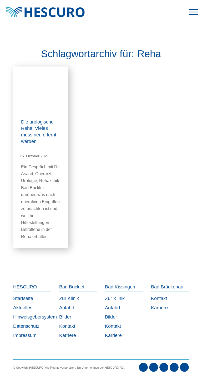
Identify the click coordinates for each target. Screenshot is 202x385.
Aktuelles (22, 307)
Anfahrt (66, 307)
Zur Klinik (69, 298)
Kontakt (67, 326)
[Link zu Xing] (174, 367)
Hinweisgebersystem (32, 317)
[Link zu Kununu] (184, 367)
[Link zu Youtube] (153, 367)
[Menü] (191, 12)
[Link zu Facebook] (143, 367)
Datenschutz (26, 326)
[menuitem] (191, 12)
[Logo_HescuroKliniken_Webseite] (45, 12)
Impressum (25, 335)
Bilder (65, 317)
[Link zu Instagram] (163, 367)
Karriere (67, 335)
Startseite (23, 298)
